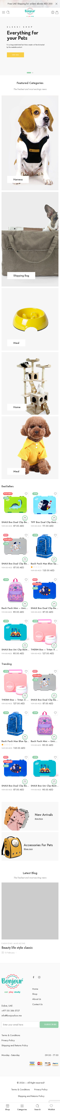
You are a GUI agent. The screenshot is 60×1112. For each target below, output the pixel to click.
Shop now (28, 849)
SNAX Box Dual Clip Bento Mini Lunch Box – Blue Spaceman (44, 608)
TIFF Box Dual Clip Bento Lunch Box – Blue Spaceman (44, 522)
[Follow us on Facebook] (33, 977)
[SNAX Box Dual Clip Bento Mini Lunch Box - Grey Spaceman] (15, 546)
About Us (36, 999)
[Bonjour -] (30, 12)
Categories (22, 1109)
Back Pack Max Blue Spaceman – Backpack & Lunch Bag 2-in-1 (44, 563)
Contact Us (37, 1004)
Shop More (39, 819)
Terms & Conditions (11, 1035)
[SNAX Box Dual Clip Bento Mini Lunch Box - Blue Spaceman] (44, 590)
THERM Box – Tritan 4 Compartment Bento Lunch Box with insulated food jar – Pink (44, 649)
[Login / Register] (53, 12)
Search (37, 1109)
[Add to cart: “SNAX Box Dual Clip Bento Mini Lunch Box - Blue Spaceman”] (54, 604)
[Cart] (56, 12)
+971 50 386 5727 (11, 1010)
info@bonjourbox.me (12, 1015)
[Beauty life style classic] (30, 910)
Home (35, 988)
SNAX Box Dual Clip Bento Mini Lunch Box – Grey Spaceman (15, 563)
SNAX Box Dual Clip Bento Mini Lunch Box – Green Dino (15, 522)
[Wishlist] (26, 494)
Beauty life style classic (17, 948)
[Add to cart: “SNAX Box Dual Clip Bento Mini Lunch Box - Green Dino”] (25, 518)
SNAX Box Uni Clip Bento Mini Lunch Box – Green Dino (15, 649)
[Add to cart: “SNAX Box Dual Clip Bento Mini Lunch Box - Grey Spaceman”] (25, 559)
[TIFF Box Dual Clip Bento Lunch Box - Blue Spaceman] (44, 504)
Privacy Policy (8, 1040)
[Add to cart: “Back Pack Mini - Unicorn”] (25, 604)
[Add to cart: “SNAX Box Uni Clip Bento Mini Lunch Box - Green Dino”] (25, 645)
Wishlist (51, 1109)
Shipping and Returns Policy (15, 1045)
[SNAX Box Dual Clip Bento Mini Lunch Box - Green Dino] (15, 504)
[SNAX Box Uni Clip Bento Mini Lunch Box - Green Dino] (15, 632)
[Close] (56, 4)
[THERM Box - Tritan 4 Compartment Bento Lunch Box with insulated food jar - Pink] (44, 632)
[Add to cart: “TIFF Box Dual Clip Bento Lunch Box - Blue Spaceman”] (54, 518)
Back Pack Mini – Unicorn (15, 608)
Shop (34, 994)
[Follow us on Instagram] (39, 977)
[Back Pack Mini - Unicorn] (15, 590)
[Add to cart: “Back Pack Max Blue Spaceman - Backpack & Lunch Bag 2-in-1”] (54, 559)
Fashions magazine (14, 943)
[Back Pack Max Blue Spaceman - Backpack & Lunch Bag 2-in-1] (44, 546)
